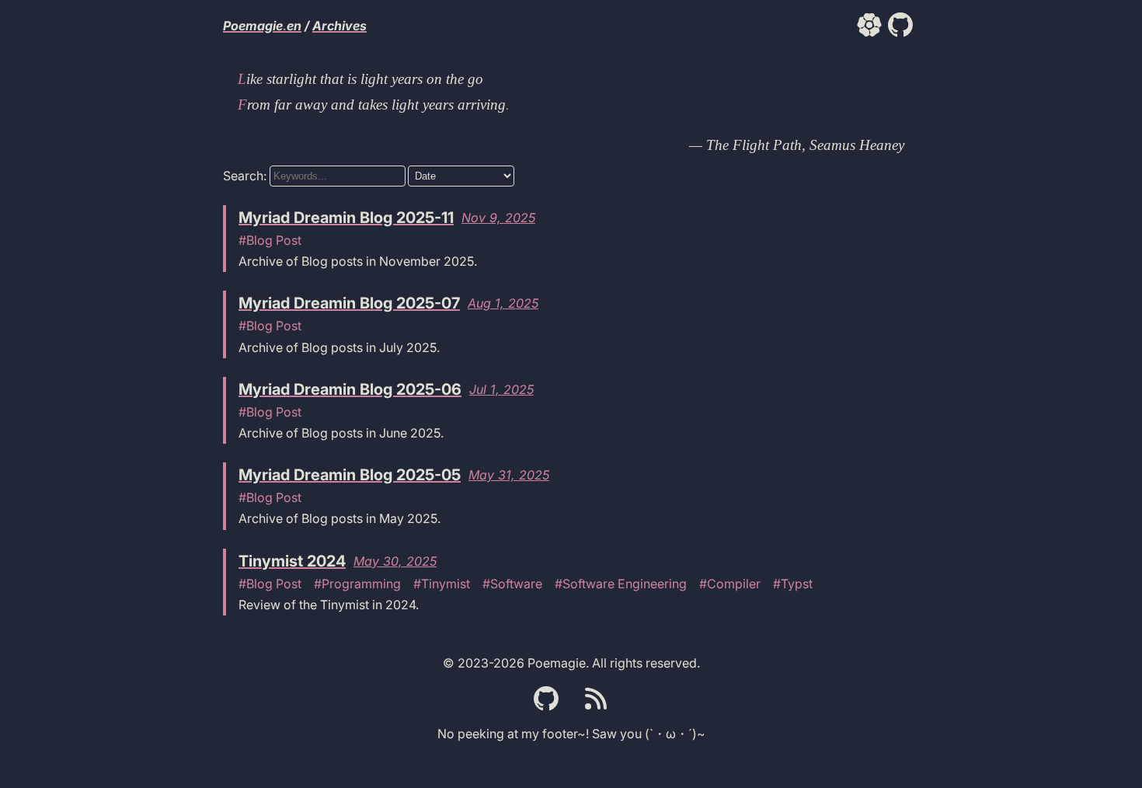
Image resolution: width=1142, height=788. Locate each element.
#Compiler (730, 583)
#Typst (793, 583)
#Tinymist (441, 583)
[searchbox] (338, 176)
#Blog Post (269, 240)
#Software (512, 583)
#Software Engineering (621, 583)
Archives (339, 25)
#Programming (357, 583)
